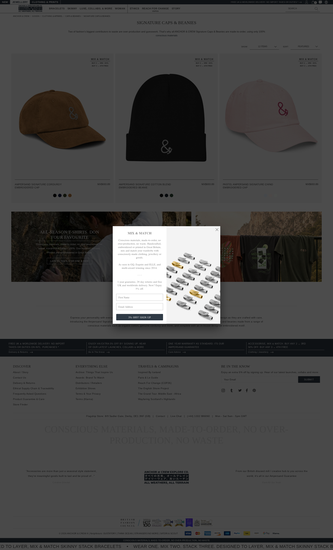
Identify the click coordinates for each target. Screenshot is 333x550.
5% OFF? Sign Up (140, 317)
